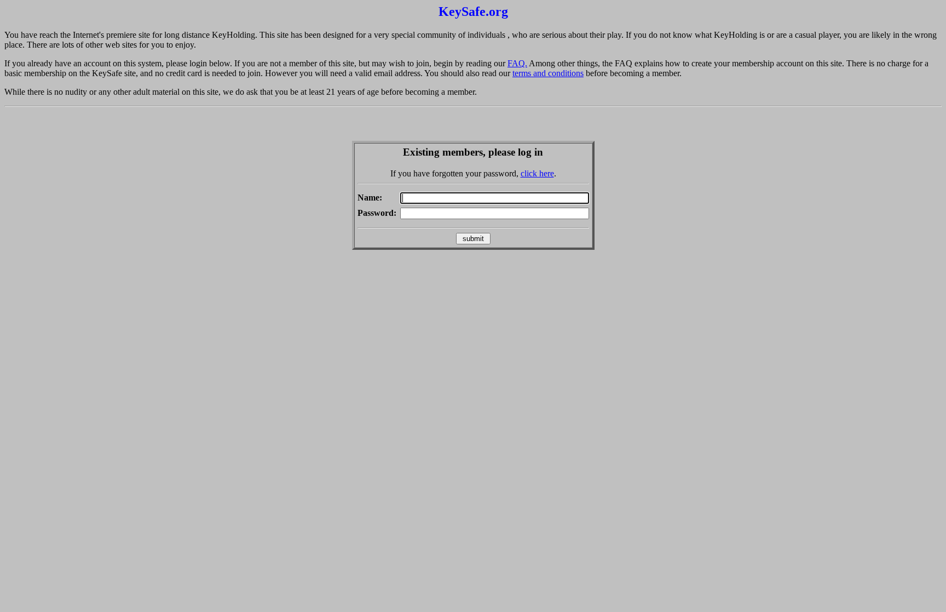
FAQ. (517, 63)
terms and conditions (548, 73)
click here (537, 173)
